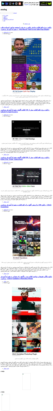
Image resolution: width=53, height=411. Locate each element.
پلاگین (4, 281)
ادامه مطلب (6, 106)
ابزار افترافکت (6, 32)
